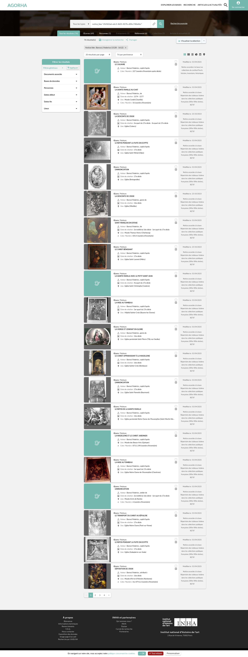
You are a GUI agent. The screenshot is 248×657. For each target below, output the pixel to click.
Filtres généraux (50, 68)
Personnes (48, 88)
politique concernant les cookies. (121, 653)
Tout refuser (156, 653)
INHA (124, 623)
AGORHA (17, 5)
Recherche (190, 4)
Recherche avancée (179, 23)
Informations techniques (68, 623)
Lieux (46, 108)
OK (143, 653)
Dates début (49, 95)
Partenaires (124, 631)
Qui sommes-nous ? (124, 621)
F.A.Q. (68, 629)
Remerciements (68, 626)
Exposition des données (68, 634)
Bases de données (52, 81)
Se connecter (238, 7)
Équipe (124, 626)
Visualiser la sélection (190, 41)
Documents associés (53, 74)
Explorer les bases (172, 4)
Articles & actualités (210, 4)
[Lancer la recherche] (160, 24)
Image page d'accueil (68, 636)
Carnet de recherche (124, 629)
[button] (86, 150)
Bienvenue (68, 621)
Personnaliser (173, 653)
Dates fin (48, 101)
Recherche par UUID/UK (68, 639)
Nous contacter (68, 631)
